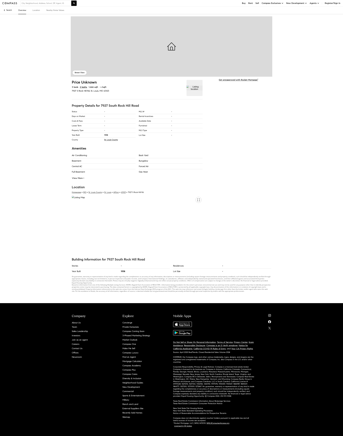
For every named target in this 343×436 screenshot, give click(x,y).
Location (36, 10)
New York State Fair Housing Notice (188, 408)
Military (125, 400)
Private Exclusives (130, 327)
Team (74, 327)
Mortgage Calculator (132, 361)
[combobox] (45, 3)
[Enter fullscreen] (199, 200)
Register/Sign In (332, 3)
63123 (106, 91)
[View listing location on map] (195, 88)
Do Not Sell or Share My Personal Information (194, 342)
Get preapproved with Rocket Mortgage (238, 80)
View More (77, 178)
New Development (131, 387)
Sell (257, 3)
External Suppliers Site (132, 408)
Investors (76, 335)
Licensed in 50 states (183, 426)
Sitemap (126, 417)
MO (84, 192)
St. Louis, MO (97, 91)
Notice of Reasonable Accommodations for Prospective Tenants (199, 413)
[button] (171, 46)
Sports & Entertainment (133, 395)
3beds (75, 87)
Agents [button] (313, 3)
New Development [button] (295, 3)
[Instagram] (269, 315)
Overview (22, 10)
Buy (244, 3)
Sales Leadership (80, 331)
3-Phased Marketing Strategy (136, 335)
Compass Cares (129, 374)
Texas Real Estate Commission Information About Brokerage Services (201, 401)
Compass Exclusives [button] (271, 3)
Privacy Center (241, 342)
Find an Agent (129, 357)
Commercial (128, 391)
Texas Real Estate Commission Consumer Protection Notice (197, 403)
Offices (75, 352)
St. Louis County (111, 140)
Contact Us (77, 348)
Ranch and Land (130, 404)
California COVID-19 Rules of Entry (209, 348)
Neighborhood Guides (132, 382)
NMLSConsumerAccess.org (218, 423)
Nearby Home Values (55, 10)
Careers (75, 344)
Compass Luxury (130, 352)
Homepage (76, 192)
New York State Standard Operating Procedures (193, 411)
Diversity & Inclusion (131, 378)
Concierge (127, 322)
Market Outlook (129, 340)
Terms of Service (225, 342)
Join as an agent (80, 340)
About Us (76, 322)
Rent (250, 3)
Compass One (129, 344)
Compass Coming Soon (133, 331)
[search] (74, 3)
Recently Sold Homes (132, 412)
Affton (116, 192)
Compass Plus (129, 370)
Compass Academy (131, 365)
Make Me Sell (128, 348)
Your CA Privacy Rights (242, 348)
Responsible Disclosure (194, 345)
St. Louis (107, 192)
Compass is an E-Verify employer (222, 345)
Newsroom (77, 357)
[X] (269, 327)
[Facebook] (269, 321)
